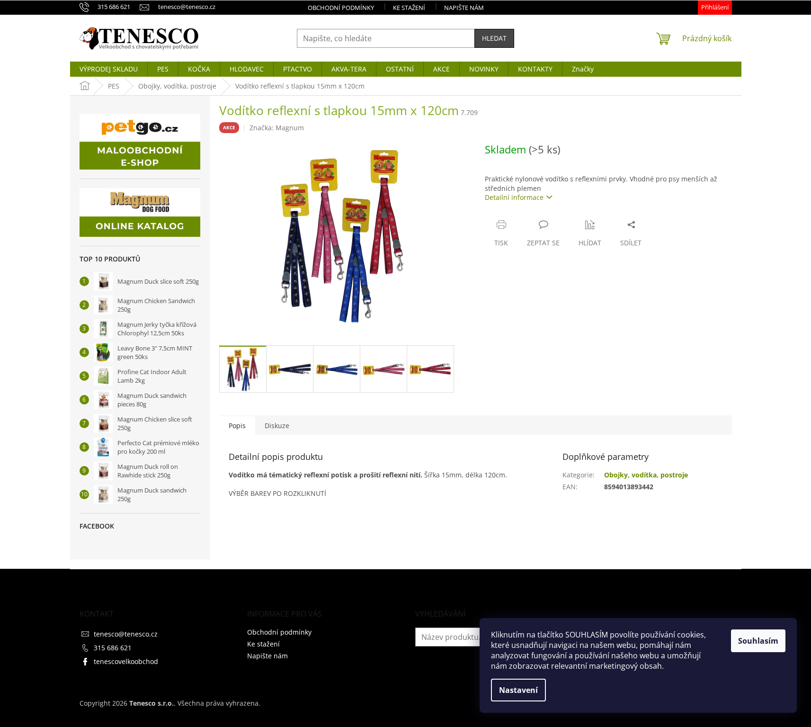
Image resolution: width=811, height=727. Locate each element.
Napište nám (464, 7)
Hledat (494, 38)
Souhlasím (758, 641)
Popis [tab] (237, 425)
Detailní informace (514, 197)
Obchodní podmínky (341, 7)
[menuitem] (108, 69)
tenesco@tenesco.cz (126, 633)
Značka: (277, 127)
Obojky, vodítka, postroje (646, 474)
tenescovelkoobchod (126, 661)
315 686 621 (113, 647)
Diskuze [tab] (277, 425)
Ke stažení (409, 7)
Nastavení (518, 690)
